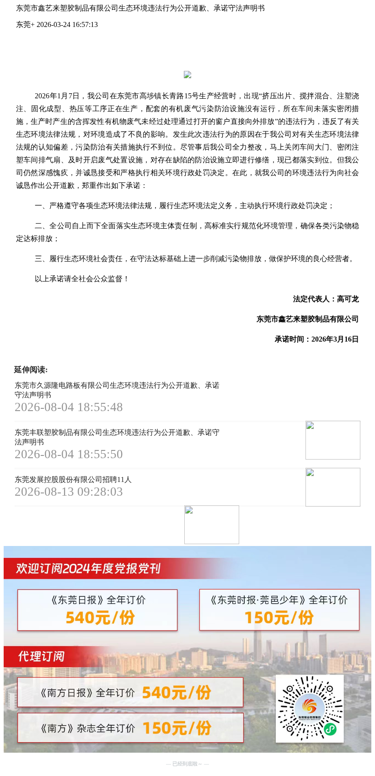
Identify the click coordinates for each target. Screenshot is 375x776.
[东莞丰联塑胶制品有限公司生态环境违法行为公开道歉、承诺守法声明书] (299, 488)
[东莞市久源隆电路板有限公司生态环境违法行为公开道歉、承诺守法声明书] (299, 441)
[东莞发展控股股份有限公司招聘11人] (179, 525)
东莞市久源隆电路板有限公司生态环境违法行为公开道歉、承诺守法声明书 (117, 390)
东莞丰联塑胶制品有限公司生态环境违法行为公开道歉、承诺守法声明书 (117, 437)
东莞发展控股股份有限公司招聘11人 (73, 479)
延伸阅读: (31, 369)
